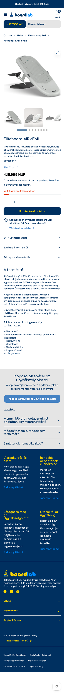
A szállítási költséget (48, 176)
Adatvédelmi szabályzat (40, 651)
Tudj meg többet (13, 483)
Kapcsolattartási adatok (14, 663)
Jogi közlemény (36, 663)
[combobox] (43, 24)
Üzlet (20, 35)
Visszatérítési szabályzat (14, 651)
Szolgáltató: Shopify (28, 632)
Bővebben (9, 157)
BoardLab (15, 632)
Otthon (8, 35)
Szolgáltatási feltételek (14, 657)
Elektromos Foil (37, 35)
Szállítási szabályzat (37, 657)
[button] (5, 14)
